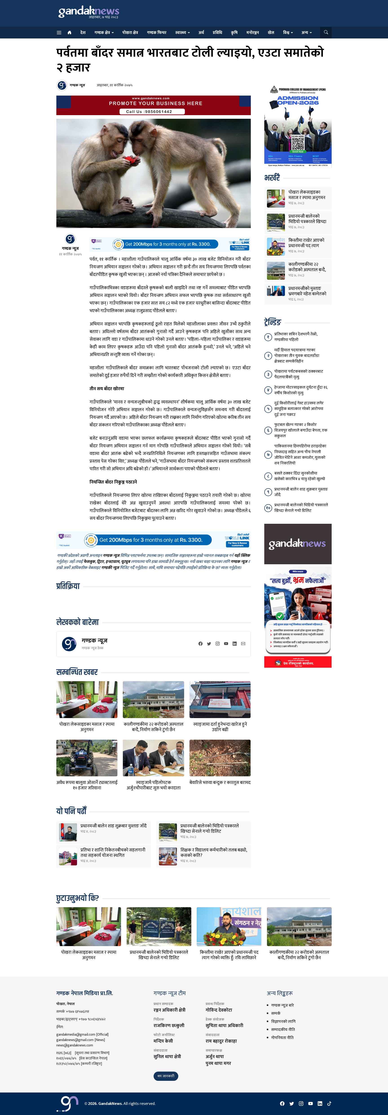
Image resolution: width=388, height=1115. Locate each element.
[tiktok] (329, 1103)
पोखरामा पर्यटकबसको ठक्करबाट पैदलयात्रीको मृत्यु (298, 374)
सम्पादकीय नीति (283, 1029)
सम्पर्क (275, 1013)
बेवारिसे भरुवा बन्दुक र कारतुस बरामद (220, 782)
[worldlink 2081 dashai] (170, 244)
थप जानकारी (166, 1076)
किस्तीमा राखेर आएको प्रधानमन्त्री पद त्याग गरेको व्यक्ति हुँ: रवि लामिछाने (229, 955)
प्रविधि (217, 32)
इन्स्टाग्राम (112, 561)
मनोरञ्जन (253, 32)
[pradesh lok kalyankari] (298, 617)
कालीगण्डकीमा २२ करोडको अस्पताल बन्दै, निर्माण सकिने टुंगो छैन (153, 727)
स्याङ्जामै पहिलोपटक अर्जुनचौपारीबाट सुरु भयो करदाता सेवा (154, 788)
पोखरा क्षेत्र (130, 32)
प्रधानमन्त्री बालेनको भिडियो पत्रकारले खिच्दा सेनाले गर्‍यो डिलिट (210, 828)
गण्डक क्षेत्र (102, 32)
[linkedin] (235, 644)
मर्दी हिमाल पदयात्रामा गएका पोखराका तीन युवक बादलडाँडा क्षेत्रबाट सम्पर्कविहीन (296, 356)
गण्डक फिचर (156, 32)
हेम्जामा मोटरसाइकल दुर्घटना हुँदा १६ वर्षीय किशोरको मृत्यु (300, 390)
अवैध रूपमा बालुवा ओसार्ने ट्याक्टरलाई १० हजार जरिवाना (86, 785)
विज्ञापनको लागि (283, 1021)
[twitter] (209, 644)
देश (83, 32)
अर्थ (201, 32)
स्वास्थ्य (180, 32)
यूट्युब (125, 561)
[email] (243, 644)
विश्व (286, 32)
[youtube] (226, 644)
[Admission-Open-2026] (298, 125)
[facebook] (200, 644)
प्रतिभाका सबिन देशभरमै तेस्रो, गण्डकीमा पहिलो (295, 337)
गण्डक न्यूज (95, 641)
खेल (271, 32)
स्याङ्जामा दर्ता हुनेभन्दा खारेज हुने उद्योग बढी (220, 727)
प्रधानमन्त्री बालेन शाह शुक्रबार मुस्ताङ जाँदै (114, 826)
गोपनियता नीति (282, 1037)
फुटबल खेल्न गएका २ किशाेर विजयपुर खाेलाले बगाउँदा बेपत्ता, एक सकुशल (300, 430)
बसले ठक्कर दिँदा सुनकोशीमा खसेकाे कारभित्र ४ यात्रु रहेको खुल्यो (299, 476)
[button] (326, 32)
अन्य (305, 32)
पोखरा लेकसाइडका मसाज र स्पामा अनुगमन (87, 727)
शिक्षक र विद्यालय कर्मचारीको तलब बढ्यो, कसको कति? (214, 852)
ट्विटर (100, 561)
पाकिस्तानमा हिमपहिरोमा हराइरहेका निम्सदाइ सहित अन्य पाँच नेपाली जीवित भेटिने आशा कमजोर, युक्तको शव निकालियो (300, 455)
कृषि (234, 32)
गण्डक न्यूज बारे (282, 1005)
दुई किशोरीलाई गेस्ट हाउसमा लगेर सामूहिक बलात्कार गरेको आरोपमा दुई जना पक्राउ (299, 409)
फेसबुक (89, 561)
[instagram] (218, 644)
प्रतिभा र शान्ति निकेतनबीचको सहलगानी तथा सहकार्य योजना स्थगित (113, 852)
